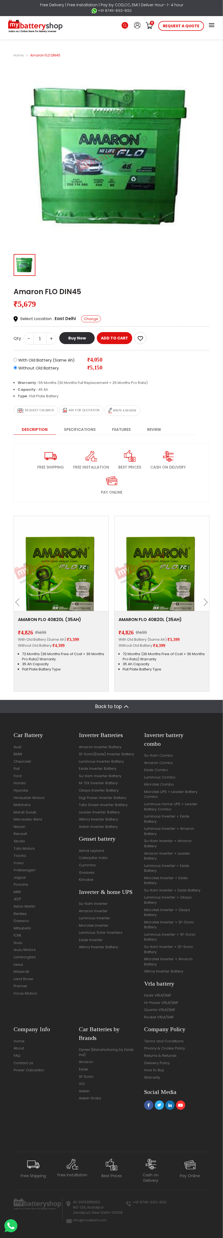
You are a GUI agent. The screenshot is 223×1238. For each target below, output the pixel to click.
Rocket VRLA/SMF (159, 1017)
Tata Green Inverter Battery (103, 804)
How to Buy (154, 1070)
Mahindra (22, 804)
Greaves (86, 872)
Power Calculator (29, 1070)
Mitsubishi (22, 928)
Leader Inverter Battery (99, 812)
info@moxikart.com (90, 1220)
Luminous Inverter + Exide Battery (166, 819)
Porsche (21, 884)
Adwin (84, 1091)
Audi (17, 747)
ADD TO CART (114, 338)
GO (82, 1083)
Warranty (152, 1077)
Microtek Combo (159, 784)
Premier (20, 986)
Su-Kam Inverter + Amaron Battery (168, 843)
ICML (17, 935)
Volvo (19, 863)
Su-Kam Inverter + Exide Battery (172, 890)
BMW (18, 754)
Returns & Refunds (160, 1055)
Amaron (86, 1061)
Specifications (80, 429)
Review (154, 429)
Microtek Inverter (94, 925)
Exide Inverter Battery (97, 768)
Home (18, 55)
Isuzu (18, 942)
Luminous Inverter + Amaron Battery (169, 831)
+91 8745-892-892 (114, 10)
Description (35, 429)
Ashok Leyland (91, 850)
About (19, 1048)
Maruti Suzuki (25, 812)
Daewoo (21, 920)
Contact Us (23, 1063)
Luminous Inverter (94, 918)
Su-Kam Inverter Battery (100, 775)
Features (121, 429)
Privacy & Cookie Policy (164, 1048)
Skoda (19, 841)
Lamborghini (25, 957)
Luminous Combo (159, 777)
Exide (83, 1069)
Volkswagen (24, 870)
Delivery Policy (157, 1063)
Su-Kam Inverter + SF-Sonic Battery (168, 949)
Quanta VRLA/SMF (159, 1009)
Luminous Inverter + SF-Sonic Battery (170, 937)
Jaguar (20, 877)
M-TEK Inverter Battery (98, 783)
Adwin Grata (90, 1098)
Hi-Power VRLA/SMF (161, 1002)
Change (91, 319)
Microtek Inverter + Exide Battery (166, 880)
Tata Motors (24, 848)
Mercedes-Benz (28, 819)
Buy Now (77, 338)
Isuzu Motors (25, 949)
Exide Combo (156, 769)
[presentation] (19, 602)
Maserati (21, 971)
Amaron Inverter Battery (100, 747)
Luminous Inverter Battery (101, 761)
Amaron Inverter (93, 911)
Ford (17, 775)
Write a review (124, 410)
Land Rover (23, 979)
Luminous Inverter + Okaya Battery (167, 900)
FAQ (17, 1055)
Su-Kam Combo (158, 755)
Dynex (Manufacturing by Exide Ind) (106, 1052)
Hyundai (21, 790)
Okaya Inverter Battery (99, 790)
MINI (17, 891)
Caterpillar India (93, 857)
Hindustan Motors (29, 797)
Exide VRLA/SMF (157, 995)
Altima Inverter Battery (98, 819)
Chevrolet (22, 761)
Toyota (20, 855)
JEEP (17, 899)
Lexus (18, 964)
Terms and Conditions (164, 1041)
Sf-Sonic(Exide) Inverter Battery (106, 754)
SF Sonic (86, 1076)
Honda (20, 783)
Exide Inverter (91, 939)
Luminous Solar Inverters (100, 932)
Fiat (17, 768)
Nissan (19, 826)
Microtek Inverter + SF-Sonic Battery (169, 925)
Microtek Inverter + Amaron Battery (168, 961)
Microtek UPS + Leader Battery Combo (170, 794)
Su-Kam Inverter (93, 903)
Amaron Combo (158, 762)
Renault (20, 833)
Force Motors (25, 993)
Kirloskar (86, 879)
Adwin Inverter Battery (98, 826)
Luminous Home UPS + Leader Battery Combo (170, 806)
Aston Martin (24, 906)
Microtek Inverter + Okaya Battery (167, 912)
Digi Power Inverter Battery (102, 797)
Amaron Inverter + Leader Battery (167, 856)
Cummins (87, 865)
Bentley (20, 913)
